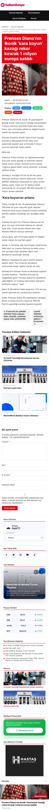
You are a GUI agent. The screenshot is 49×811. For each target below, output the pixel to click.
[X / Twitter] (13, 555)
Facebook (26, 108)
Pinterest (18, 112)
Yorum (6, 441)
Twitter (16, 108)
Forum (33, 18)
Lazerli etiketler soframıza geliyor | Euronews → (38, 317)
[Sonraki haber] (41, 572)
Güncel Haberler (16, 13)
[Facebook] (6, 555)
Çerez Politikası (19, 18)
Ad (4, 465)
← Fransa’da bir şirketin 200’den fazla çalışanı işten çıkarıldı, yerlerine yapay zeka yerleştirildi (15, 315)
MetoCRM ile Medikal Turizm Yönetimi (20, 651)
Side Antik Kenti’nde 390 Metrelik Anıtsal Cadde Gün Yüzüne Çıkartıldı (24, 655)
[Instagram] (20, 555)
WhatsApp (37, 108)
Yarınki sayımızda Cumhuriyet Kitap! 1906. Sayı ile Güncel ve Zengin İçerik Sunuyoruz (24, 659)
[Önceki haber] (36, 572)
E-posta (6, 475)
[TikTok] (34, 555)
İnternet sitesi (8, 484)
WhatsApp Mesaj (24, 730)
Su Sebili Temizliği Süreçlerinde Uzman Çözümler (24, 645)
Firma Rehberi (34, 13)
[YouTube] (27, 555)
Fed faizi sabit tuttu (13, 648)
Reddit (8, 112)
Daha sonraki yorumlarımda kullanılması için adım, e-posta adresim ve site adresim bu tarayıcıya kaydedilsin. (22, 500)
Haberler (5, 27)
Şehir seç (10, 533)
